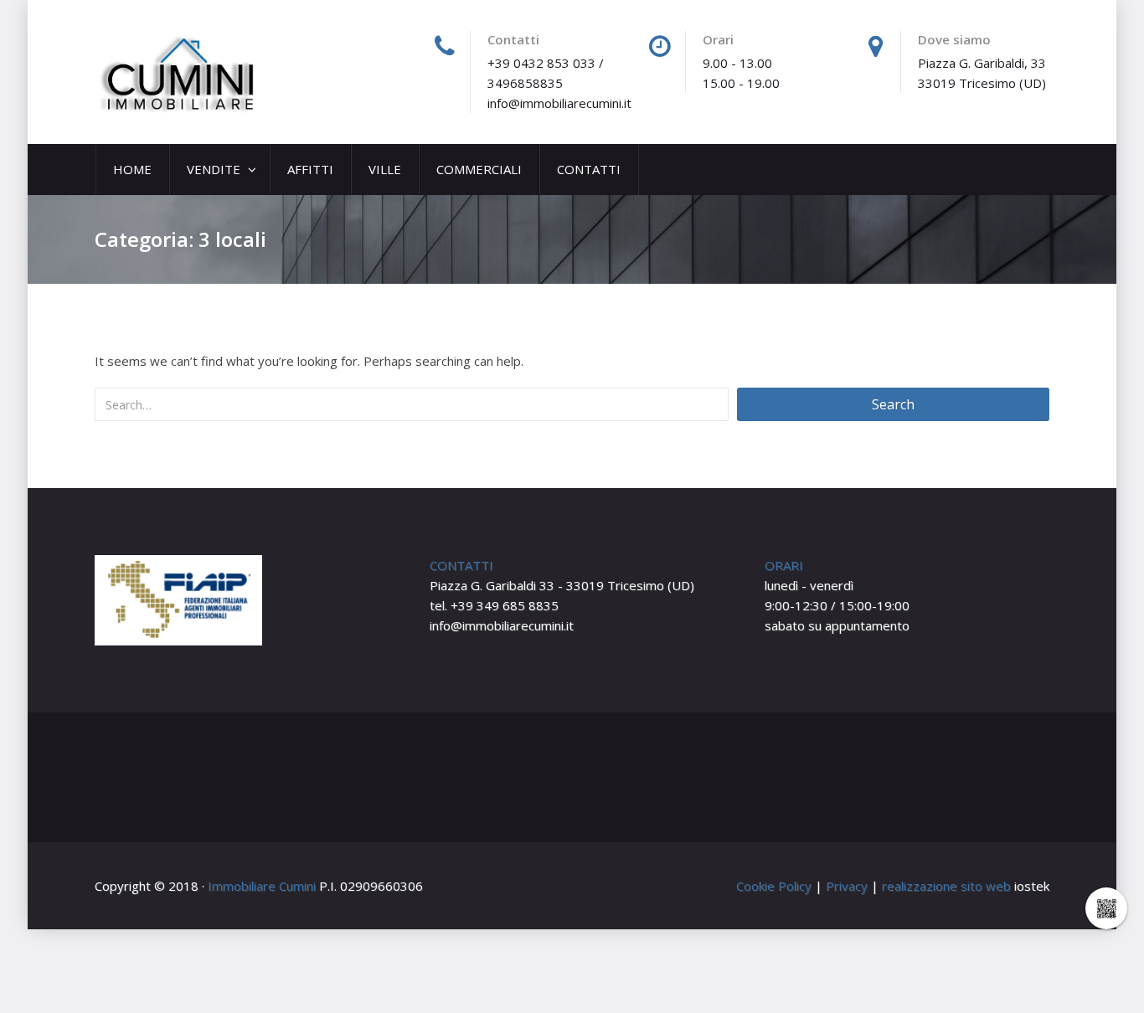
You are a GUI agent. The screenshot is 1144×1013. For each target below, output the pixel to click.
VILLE (384, 169)
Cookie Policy (774, 885)
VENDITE (215, 169)
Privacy (847, 885)
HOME (132, 169)
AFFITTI (310, 169)
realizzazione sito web (946, 885)
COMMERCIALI (479, 169)
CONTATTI (589, 169)
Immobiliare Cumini (262, 885)
